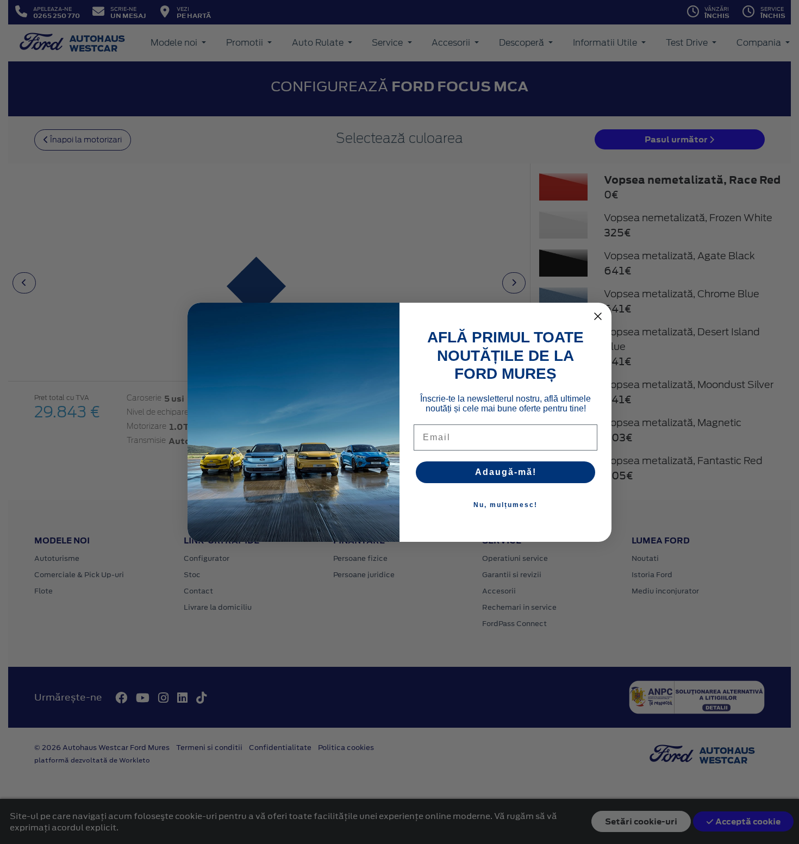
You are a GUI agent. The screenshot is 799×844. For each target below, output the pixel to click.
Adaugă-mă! (505, 472)
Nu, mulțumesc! (505, 505)
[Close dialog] (598, 316)
